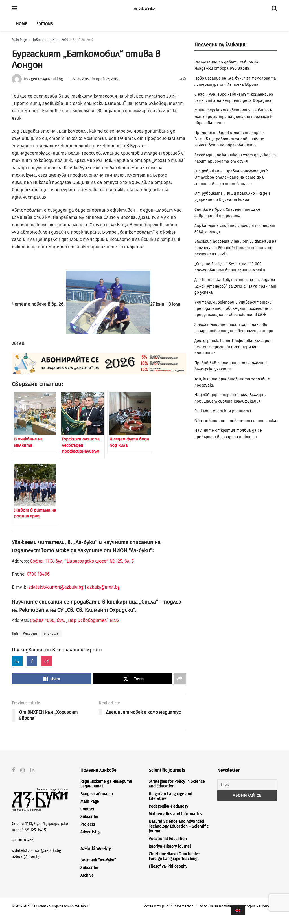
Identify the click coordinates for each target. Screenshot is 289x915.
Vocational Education (168, 838)
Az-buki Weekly (144, 8)
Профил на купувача (259, 906)
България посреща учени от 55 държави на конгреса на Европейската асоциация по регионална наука (235, 247)
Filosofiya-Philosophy (168, 866)
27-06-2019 (80, 79)
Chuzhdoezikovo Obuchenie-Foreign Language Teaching (174, 856)
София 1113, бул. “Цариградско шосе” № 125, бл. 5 (81, 561)
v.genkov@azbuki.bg (46, 79)
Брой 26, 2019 (83, 40)
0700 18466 (38, 574)
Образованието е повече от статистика (235, 420)
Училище (51, 633)
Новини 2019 (58, 40)
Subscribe (89, 816)
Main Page (19, 40)
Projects (87, 824)
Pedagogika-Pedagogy (168, 806)
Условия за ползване (217, 906)
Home (21, 23)
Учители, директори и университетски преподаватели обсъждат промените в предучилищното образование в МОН (233, 308)
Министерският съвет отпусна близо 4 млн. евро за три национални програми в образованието (233, 116)
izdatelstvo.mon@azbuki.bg (55, 587)
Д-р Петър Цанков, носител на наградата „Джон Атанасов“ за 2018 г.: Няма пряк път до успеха (235, 286)
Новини (38, 40)
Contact (87, 809)
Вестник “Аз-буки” (98, 860)
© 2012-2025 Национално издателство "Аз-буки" (51, 906)
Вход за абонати (96, 793)
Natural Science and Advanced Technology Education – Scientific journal (179, 826)
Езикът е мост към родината (222, 411)
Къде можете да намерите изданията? (106, 784)
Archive (87, 875)
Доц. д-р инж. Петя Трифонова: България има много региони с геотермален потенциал (233, 347)
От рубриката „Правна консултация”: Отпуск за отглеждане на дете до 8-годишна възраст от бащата (231, 177)
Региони (30, 633)
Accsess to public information (169, 906)
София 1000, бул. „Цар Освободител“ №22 (74, 620)
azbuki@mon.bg (103, 587)
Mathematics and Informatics (175, 813)
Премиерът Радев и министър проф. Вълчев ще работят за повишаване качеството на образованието (229, 139)
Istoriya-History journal (170, 846)
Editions (44, 23)
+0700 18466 (22, 840)
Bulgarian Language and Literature (170, 796)
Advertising (90, 832)
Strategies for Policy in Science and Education (177, 784)
